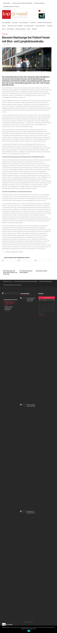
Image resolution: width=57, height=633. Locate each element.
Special (4, 25)
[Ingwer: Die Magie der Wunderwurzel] (23, 456)
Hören (28, 29)
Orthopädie (33, 22)
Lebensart (34, 29)
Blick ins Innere (6, 22)
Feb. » (43, 315)
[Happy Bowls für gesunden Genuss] (23, 563)
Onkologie (5, 34)
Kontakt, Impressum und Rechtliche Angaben (22, 3)
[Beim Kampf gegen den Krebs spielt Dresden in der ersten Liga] (10, 264)
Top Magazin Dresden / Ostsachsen (11, 6)
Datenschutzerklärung (39, 3)
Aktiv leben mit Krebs (41, 271)
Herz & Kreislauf (23, 22)
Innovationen (10, 29)
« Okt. (39, 315)
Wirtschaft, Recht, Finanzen (15, 25)
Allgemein (49, 25)
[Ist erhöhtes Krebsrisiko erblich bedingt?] (26, 264)
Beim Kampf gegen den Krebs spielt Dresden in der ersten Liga (10, 272)
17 (42, 308)
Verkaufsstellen (6, 3)
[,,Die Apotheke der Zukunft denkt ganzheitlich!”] (10, 297)
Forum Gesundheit (40, 25)
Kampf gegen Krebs (20, 29)
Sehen (3, 29)
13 (49, 306)
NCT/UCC (21, 251)
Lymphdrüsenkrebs (14, 251)
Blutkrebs (7, 251)
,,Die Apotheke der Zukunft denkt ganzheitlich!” (9, 308)
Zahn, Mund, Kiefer (29, 25)
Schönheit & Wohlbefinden (44, 22)
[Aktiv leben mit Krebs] (43, 264)
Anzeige (6, 301)
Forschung (15, 22)
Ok (28, 630)
